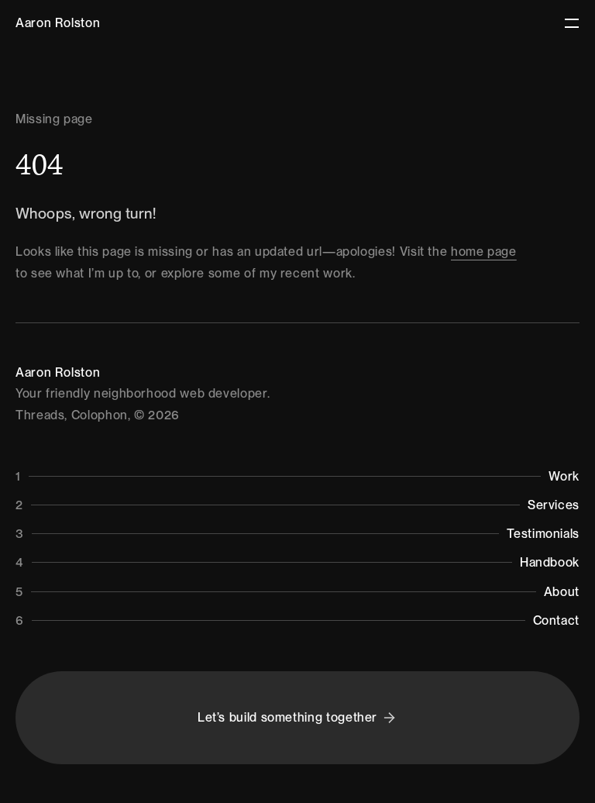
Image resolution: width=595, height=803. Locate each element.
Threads (39, 415)
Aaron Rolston (57, 23)
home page (484, 251)
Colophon (99, 415)
